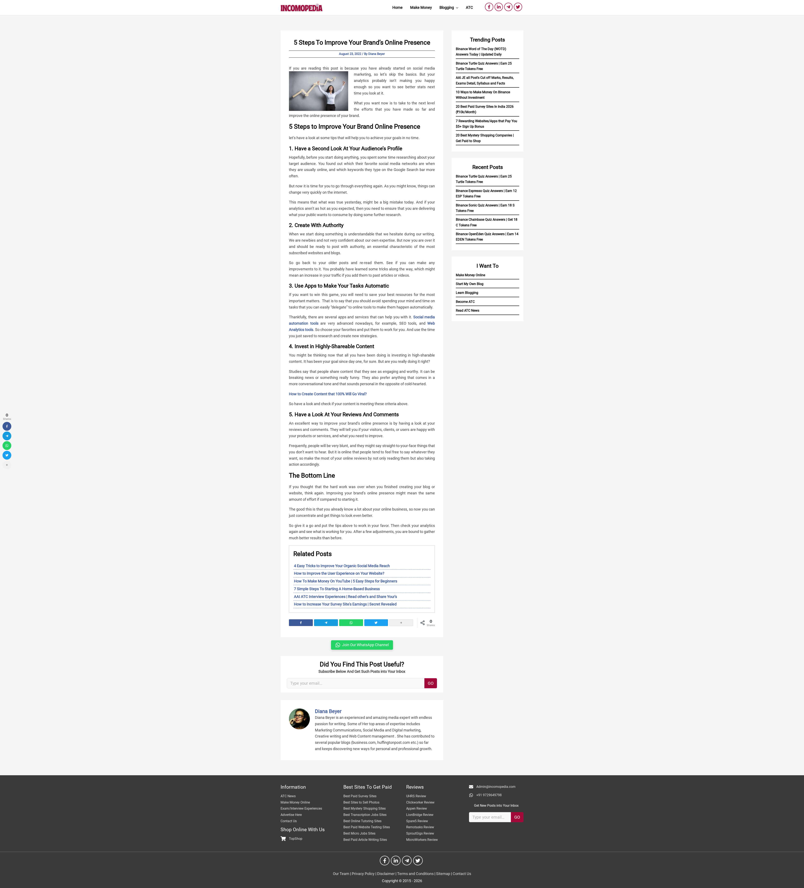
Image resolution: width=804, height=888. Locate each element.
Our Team (341, 873)
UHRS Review (416, 796)
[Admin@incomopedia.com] (492, 787)
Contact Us (289, 821)
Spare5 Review (417, 821)
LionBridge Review (419, 815)
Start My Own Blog (469, 284)
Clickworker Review (420, 802)
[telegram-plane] (509, 7)
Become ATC (465, 302)
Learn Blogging (467, 293)
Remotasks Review (420, 827)
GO (431, 683)
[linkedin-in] (499, 7)
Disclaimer (386, 873)
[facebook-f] (490, 7)
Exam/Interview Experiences (301, 808)
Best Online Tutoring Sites (362, 821)
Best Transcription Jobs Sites (365, 815)
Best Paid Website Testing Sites (366, 827)
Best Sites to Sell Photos (361, 802)
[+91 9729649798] (485, 795)
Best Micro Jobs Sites (359, 833)
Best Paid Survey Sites (359, 796)
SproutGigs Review (420, 833)
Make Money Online (470, 275)
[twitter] (518, 7)
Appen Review (416, 808)
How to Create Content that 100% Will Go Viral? (328, 394)
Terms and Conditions (415, 873)
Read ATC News (467, 310)
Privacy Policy (363, 873)
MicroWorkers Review (422, 840)
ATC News (288, 796)
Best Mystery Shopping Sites (364, 808)
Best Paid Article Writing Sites (365, 840)
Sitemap (443, 873)
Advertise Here (291, 815)
